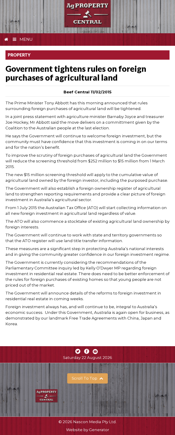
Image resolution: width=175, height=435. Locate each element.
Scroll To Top (85, 378)
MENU (25, 39)
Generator (99, 429)
